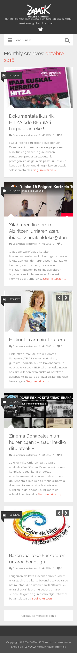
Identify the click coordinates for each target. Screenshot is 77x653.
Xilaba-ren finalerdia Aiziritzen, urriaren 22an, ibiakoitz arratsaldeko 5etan (38, 231)
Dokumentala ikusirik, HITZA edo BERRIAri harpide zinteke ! (32, 122)
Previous (59, 298)
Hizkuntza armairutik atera (37, 339)
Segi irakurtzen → (44, 170)
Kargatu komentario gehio (38, 615)
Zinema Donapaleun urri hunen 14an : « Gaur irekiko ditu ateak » (37, 442)
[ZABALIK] (38, 11)
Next (66, 298)
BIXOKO (31, 646)
